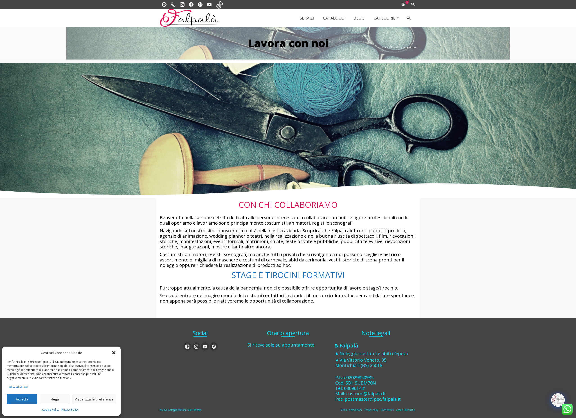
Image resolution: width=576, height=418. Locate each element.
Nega (54, 399)
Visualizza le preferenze (94, 399)
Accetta (22, 399)
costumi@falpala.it (366, 394)
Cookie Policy (50, 409)
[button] (114, 352)
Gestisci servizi (18, 387)
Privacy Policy (70, 409)
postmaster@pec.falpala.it (373, 399)
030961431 (355, 388)
